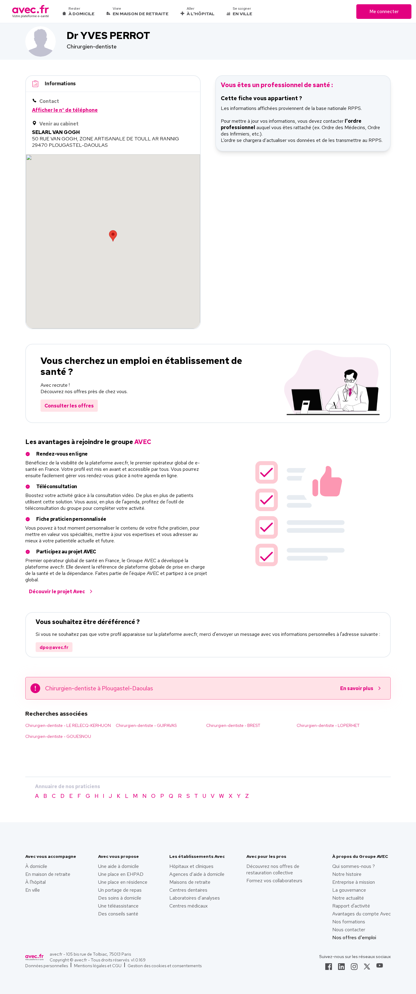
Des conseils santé (118, 914)
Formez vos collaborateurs (274, 880)
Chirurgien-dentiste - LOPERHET (328, 725)
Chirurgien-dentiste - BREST (233, 725)
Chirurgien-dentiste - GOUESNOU (58, 736)
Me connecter (384, 12)
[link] (328, 968)
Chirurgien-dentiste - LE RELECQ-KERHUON (68, 725)
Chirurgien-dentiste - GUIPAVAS (146, 725)
